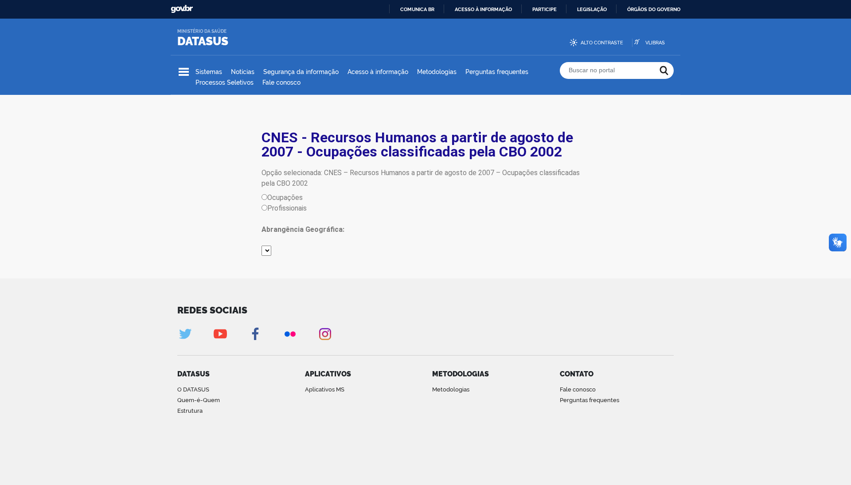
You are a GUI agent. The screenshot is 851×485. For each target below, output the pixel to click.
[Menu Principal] (184, 72)
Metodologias (437, 71)
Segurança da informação (301, 71)
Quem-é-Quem (198, 400)
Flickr (290, 334)
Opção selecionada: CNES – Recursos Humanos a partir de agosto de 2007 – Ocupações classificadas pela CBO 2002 (421, 178)
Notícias (242, 71)
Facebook (255, 334)
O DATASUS (193, 389)
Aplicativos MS (324, 389)
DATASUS (202, 41)
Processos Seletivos (224, 82)
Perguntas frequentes (496, 71)
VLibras (655, 43)
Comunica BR (417, 9)
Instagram (325, 334)
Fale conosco (281, 82)
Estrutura (190, 410)
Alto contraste (602, 43)
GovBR (182, 9)
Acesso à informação (483, 9)
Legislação (592, 9)
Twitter (185, 334)
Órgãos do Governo (653, 9)
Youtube (220, 334)
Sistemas (208, 71)
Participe (544, 9)
